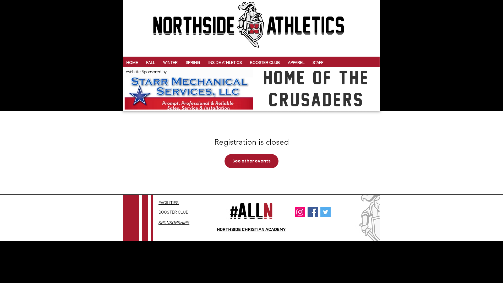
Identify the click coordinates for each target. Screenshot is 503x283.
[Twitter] (325, 212)
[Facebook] (313, 212)
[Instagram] (300, 212)
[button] (150, 62)
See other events (251, 161)
